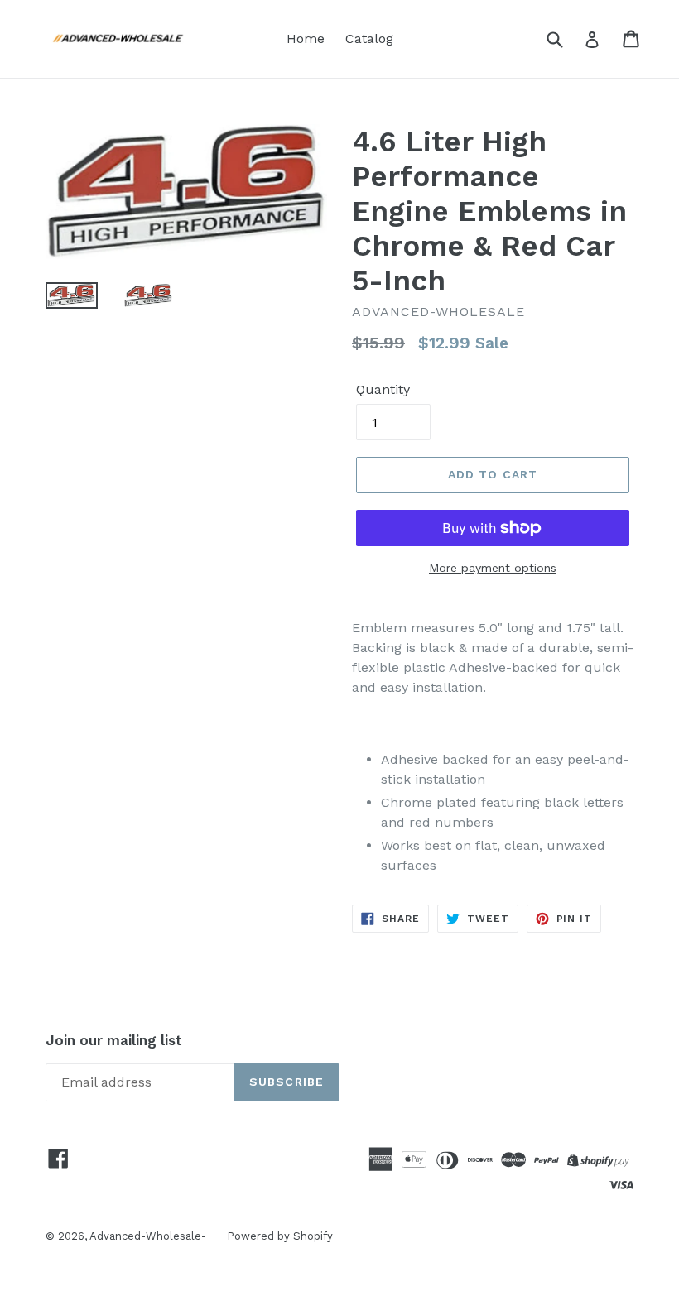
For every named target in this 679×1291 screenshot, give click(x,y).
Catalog (369, 38)
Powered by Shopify (280, 1236)
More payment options (492, 567)
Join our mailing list (114, 1040)
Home (306, 38)
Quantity (383, 389)
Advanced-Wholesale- (147, 1236)
